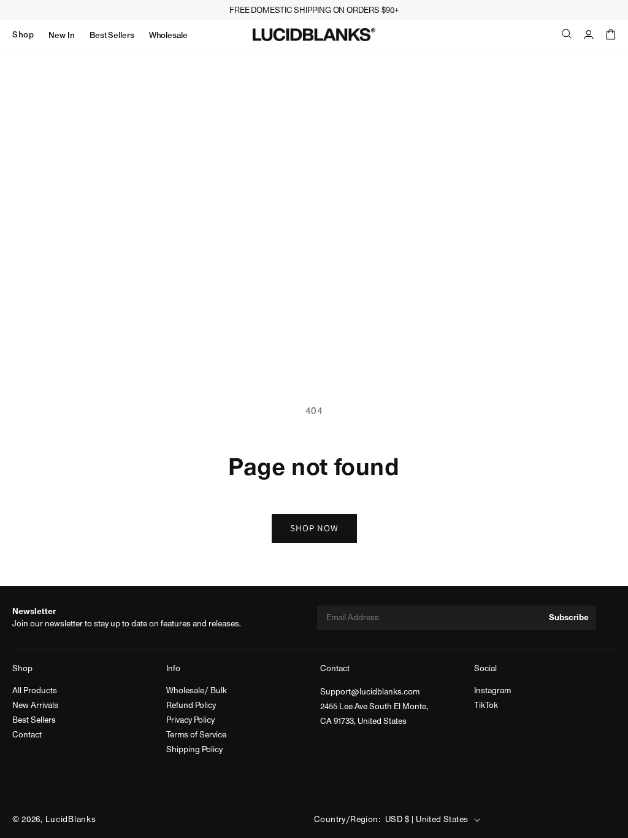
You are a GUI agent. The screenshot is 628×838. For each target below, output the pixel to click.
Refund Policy (191, 705)
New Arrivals (35, 705)
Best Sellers (34, 720)
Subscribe (569, 617)
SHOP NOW (314, 528)
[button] (23, 34)
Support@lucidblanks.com (369, 692)
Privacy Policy (190, 720)
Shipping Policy (194, 749)
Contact (27, 735)
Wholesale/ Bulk (196, 690)
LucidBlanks (70, 819)
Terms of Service (196, 735)
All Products (34, 690)
